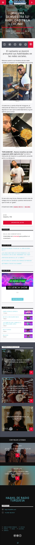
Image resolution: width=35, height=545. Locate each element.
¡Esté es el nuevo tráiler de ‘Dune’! (18, 450)
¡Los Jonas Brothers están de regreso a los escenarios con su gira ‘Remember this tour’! (16, 253)
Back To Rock (7, 329)
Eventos (6, 529)
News (26, 10)
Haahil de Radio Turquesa (17, 499)
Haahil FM (20, 31)
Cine (4, 351)
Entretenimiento (12, 10)
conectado (16, 236)
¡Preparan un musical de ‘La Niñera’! (13, 257)
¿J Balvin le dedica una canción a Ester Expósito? (17, 473)
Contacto (6, 531)
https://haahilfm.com (10, 509)
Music (21, 10)
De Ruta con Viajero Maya (11, 317)
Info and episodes (17, 299)
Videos (13, 529)
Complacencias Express (10, 311)
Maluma (27, 207)
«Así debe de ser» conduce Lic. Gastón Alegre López (12, 323)
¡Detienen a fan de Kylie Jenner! (12, 263)
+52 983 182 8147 (10, 512)
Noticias (23, 527)
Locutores (21, 529)
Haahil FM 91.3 (18, 207)
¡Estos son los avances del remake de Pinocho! (17, 260)
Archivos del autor (17, 222)
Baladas (5, 335)
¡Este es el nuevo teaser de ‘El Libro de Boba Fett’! (16, 249)
